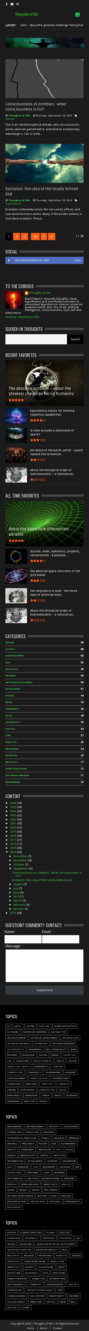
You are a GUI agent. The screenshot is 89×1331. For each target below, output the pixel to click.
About (18, 1026)
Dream (46, 1095)
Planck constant (31, 1232)
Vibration (36, 1301)
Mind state (50, 1184)
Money (23, 1189)
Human (9, 642)
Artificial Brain (16, 1037)
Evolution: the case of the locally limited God (42, 880)
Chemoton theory (18, 1066)
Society (9, 649)
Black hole (28, 1055)
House (69, 1149)
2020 (13, 827)
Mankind (59, 1172)
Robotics (11, 742)
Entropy (54, 1126)
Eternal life (14, 1132)
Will (73, 1301)
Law (35, 1166)
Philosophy (14, 1207)
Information (15, 1161)
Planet (51, 1232)
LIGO (9, 1166)
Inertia (44, 1155)
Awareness (34, 1049)
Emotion (29, 1101)
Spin (45, 1272)
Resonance (45, 1255)
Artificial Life (70, 1037)
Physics (9, 695)
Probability (32, 1238)
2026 (13, 803)
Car (9, 1060)
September (21, 868)
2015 (13, 848)
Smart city (13, 1267)
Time (8, 735)
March (17, 900)
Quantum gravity (46, 1249)
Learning (65, 1166)
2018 (13, 836)
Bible (73, 1049)
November (20, 860)
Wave (63, 1301)
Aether (30, 1026)
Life (77, 1166)
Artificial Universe (18, 1043)
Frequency (28, 1143)
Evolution (11, 669)
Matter (32, 1178)
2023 (13, 815)
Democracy (14, 1095)
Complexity (34, 1072)
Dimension (31, 1095)
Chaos (60, 1060)
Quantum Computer (19, 1249)
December (20, 856)
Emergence (13, 1101)
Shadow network (35, 1261)
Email (48, 931)
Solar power (46, 1267)
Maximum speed (50, 1178)
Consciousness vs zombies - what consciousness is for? (47, 874)
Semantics (13, 1261)
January (19, 909)
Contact (57, 1328)
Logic (46, 1172)
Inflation (60, 1155)
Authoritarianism (63, 1043)
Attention (41, 1043)
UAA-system (37, 1295)
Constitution (39, 1078)
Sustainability (16, 1284)
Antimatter (58, 1032)
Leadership (48, 1166)
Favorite (59, 1138)
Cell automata (42, 1060)
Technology (14, 1290)
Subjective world (17, 1278)
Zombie (10, 118)
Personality (72, 1201)
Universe (10, 675)
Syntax (72, 1284)
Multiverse (50, 1189)
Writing (12, 1307)
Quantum (11, 755)
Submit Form (45, 990)
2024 (13, 811)
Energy (43, 1101)
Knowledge (12, 748)
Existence (48, 1132)
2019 (13, 831)
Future (43, 1143)
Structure (58, 1272)
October (19, 864)
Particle (66, 1195)
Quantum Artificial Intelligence (56, 1244)
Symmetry (36, 1284)
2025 (13, 807)
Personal (55, 1201)
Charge (72, 1060)
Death (63, 1089)
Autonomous (15, 1049)
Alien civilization (16, 768)
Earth (58, 1095)
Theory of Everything (39, 1290)
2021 (13, 823)
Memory (12, 1184)
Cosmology (12, 722)
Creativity (47, 1083)
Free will (12, 1143)
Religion (29, 1255)
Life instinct (14, 1172)
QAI (78, 1238)
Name (10, 931)
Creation (31, 1083)
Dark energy (27, 1089)
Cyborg (11, 1089)
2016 (13, 844)
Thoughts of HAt (40, 293)
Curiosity (64, 1083)
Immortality (28, 1155)
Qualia (11, 1244)
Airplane (44, 1026)
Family (45, 1138)
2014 (13, 852)
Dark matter (47, 1089)
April (16, 896)
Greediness (27, 1149)
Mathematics (15, 1178)
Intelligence (12, 688)
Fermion (73, 1138)
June (16, 892)
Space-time (13, 1272)
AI (8, 1026)
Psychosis (66, 1238)
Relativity (11, 762)
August (18, 884)
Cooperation (60, 1078)
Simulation (57, 1261)
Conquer (70, 1072)
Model (11, 1189)
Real (64, 1249)
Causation (22, 1060)
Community (12, 708)
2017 (13, 840)
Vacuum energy (16, 1301)
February (19, 904)
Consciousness (14, 655)
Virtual (50, 1301)
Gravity (11, 1149)
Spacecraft (31, 1272)
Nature (42, 1195)
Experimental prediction (22, 1138)
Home (30, 1328)
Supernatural (13, 203)
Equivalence (71, 1126)
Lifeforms (33, 1172)
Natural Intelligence (20, 1195)
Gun (58, 1149)
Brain (8, 702)
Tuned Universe (16, 1295)
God (7, 662)
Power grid (13, 1238)
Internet (52, 1161)
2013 (13, 913)
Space (8, 715)
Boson (43, 1055)
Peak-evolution (16, 1201)
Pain (53, 1195)
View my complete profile (22, 317)
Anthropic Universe (17, 775)
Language (23, 1166)
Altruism (12, 1032)
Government (68, 1143)
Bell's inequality (56, 1049)
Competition (15, 1072)
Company (57, 1066)
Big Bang (12, 1055)
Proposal (49, 1238)
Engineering (12, 782)
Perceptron (38, 1201)
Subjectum (38, 1278)
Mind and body (30, 1184)
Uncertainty (56, 1295)
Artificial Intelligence (19, 682)
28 (35, 236)
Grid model (45, 1149)
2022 (13, 819)
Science (76, 1255)
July (16, 888)
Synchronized (54, 1284)
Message (14, 946)
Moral (36, 1189)
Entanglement (35, 1126)
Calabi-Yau (69, 1055)
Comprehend (52, 1072)
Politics (10, 728)
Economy (71, 1095)
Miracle (66, 1184)
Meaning (69, 1178)
